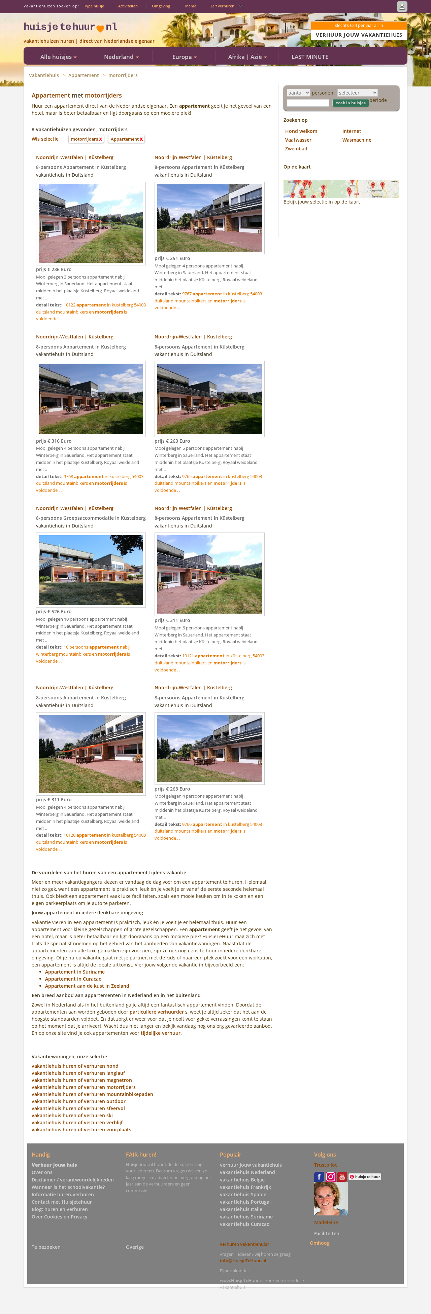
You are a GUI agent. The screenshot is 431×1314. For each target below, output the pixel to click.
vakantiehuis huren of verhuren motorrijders (84, 1087)
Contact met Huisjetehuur (62, 1202)
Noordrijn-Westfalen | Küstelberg (74, 157)
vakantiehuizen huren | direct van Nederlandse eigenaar (89, 40)
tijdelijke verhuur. (161, 1033)
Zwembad (296, 148)
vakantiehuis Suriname (246, 1216)
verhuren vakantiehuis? (244, 1244)
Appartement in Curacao (73, 979)
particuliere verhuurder (157, 1012)
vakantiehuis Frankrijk (245, 1187)
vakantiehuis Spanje (243, 1194)
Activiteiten (128, 5)
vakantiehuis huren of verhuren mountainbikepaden (92, 1094)
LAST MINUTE (310, 57)
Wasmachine (356, 140)
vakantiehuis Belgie (242, 1179)
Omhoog (320, 1243)
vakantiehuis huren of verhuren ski (72, 1115)
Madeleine (326, 1222)
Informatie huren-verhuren (63, 1194)
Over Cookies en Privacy (60, 1216)
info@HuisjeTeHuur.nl (243, 1260)
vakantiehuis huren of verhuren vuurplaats (81, 1129)
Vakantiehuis (44, 75)
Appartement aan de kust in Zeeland (87, 986)
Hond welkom (301, 131)
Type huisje (94, 5)
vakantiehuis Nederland (247, 1172)
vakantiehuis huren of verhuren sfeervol (78, 1108)
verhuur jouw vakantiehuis (251, 1165)
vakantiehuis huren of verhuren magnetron (82, 1080)
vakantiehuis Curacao (245, 1224)
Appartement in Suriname (75, 972)
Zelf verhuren (222, 5)
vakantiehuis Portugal (245, 1202)
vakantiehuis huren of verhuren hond (75, 1066)
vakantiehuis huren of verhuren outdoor (79, 1101)
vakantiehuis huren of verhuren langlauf (78, 1073)
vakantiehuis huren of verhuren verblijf (77, 1122)
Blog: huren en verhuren (60, 1209)
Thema (190, 5)
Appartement (83, 75)
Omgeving (161, 5)
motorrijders (123, 75)
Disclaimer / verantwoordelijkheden (73, 1179)
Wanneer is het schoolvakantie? (68, 1187)
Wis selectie (45, 139)
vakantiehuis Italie (241, 1209)
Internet (351, 131)
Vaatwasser (298, 140)
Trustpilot (325, 1165)
